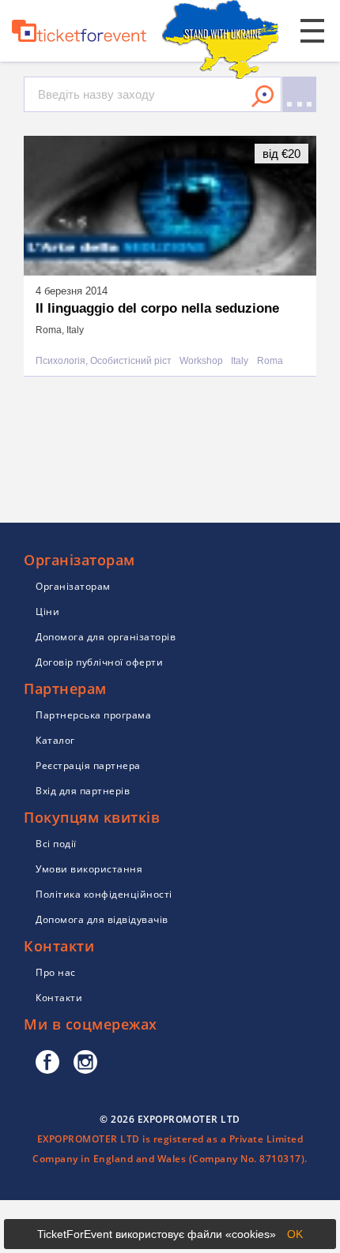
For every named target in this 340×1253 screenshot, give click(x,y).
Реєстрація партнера (88, 765)
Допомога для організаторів (106, 636)
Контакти (59, 997)
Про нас (56, 972)
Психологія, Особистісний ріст (104, 361)
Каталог (55, 740)
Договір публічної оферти (99, 662)
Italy (239, 361)
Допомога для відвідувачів (102, 919)
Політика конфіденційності (104, 894)
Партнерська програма (93, 715)
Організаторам (73, 586)
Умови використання (89, 869)
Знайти (262, 96)
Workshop (201, 361)
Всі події (56, 843)
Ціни (47, 611)
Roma (270, 361)
